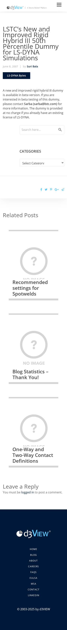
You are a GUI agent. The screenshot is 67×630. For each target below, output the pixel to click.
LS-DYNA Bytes (16, 75)
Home (33, 549)
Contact (33, 589)
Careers (33, 566)
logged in (27, 492)
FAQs (33, 572)
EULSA (33, 578)
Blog (33, 554)
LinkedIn (33, 595)
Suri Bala (32, 66)
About (33, 560)
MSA (33, 583)
